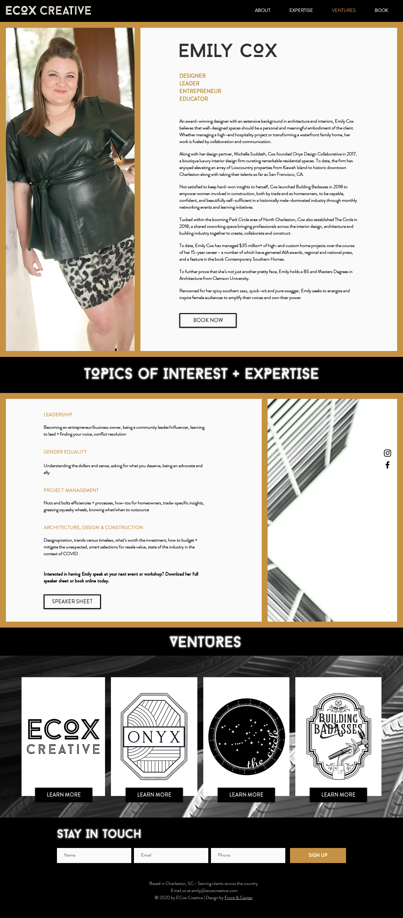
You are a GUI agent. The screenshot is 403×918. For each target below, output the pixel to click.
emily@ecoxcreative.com (214, 890)
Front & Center (239, 897)
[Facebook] (387, 465)
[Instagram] (387, 453)
